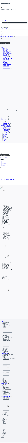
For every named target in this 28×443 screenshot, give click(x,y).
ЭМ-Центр (4, 308)
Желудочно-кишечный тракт (7, 58)
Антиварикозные (6, 106)
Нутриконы (5, 137)
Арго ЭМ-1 (4, 418)
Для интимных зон (6, 107)
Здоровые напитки (6, 243)
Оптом (2, 171)
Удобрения (3, 278)
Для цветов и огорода (6, 266)
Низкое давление (6, 67)
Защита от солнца (6, 101)
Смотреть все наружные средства (8, 225)
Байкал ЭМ (4, 133)
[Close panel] (0, 188)
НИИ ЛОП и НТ (5, 430)
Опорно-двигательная (6, 68)
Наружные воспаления (7, 111)
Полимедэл (5, 275)
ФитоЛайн (4, 432)
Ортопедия (3, 117)
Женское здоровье (6, 59)
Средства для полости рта (7, 115)
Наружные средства (4, 103)
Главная (2, 161)
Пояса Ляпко (6, 131)
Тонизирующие (5, 215)
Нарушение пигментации (7, 112)
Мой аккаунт (3, 164)
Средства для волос (6, 123)
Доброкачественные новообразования (9, 110)
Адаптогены (5, 48)
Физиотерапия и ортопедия (6, 269)
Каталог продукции (4, 162)
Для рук (4, 99)
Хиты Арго (3, 127)
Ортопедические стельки (7, 274)
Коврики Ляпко (6, 130)
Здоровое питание (4, 239)
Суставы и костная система (7, 208)
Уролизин (4, 139)
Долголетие (5, 57)
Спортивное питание (6, 240)
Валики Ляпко (6, 129)
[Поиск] (1, 7)
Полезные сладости (6, 244)
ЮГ (3, 310)
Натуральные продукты (7, 241)
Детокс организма (6, 56)
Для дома (3, 263)
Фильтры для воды (6, 264)
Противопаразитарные (7, 210)
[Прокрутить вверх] (0, 187)
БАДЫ (2, 47)
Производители (4, 163)
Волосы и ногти (5, 54)
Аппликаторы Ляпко (6, 128)
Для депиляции (5, 376)
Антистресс (5, 50)
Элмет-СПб (5, 309)
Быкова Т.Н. (4, 422)
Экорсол (4, 140)
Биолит (4, 420)
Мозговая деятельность (7, 64)
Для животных (5, 267)
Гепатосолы (5, 134)
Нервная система (6, 66)
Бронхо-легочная (6, 52)
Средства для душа (6, 124)
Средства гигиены (4, 119)
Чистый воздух (5, 268)
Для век (4, 375)
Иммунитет (5, 62)
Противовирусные (6, 200)
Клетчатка (4, 242)
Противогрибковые (6, 114)
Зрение (4, 61)
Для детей (3, 277)
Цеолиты (4, 196)
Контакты (3, 169)
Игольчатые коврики (6, 271)
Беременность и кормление (7, 51)
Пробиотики (5, 71)
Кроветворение (5, 63)
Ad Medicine (5, 416)
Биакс (4, 421)
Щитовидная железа (6, 209)
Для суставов (5, 109)
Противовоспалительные (7, 73)
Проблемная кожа (4, 118)
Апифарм (4, 417)
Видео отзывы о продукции (6, 173)
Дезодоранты (5, 120)
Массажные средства (6, 126)
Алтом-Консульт (5, 419)
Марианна (4, 429)
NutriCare (4, 423)
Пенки (4, 122)
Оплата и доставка (4, 174)
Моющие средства (6, 265)
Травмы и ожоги (5, 116)
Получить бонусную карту (5, 43)
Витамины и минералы (7, 53)
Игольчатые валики (6, 270)
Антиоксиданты (5, 49)
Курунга (4, 135)
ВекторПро (4, 424)
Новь (3, 431)
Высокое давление (6, 55)
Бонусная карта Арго (4, 172)
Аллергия (4, 105)
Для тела (4, 100)
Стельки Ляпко (6, 132)
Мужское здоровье (6, 65)
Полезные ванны (6, 113)
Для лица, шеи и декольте (7, 97)
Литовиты (4, 136)
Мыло (4, 121)
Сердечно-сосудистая (6, 202)
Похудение (5, 69)
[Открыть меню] (1, 35)
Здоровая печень (6, 60)
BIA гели (4, 104)
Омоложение (5, 102)
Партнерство (3, 170)
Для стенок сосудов (6, 108)
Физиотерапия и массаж (5, 125)
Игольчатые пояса (6, 272)
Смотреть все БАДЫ (6, 191)
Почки (4, 70)
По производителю (4, 415)
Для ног (4, 98)
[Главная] (0, 36)
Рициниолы (5, 138)
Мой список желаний (5, 165)
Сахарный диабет (6, 213)
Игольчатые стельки (6, 273)
